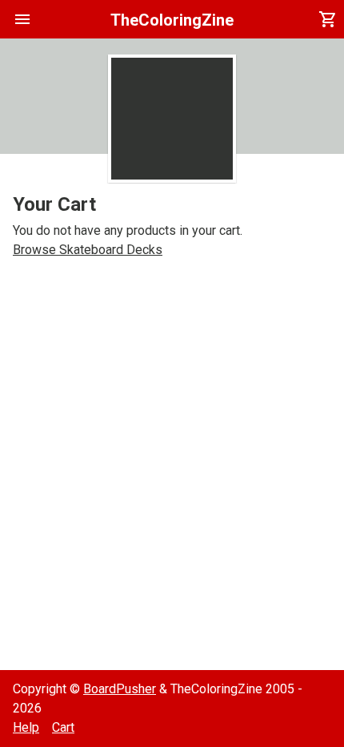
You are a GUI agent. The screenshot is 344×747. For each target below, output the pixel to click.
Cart (63, 727)
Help (26, 727)
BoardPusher (119, 689)
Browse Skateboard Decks (87, 249)
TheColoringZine (172, 20)
